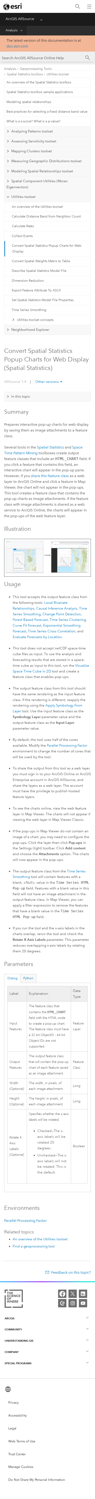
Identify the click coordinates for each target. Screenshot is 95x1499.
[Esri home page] (13, 6)
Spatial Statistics (50, 447)
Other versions (47, 382)
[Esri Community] (62, 1303)
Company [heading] (11, 1352)
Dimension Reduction (28, 281)
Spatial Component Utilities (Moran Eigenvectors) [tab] (37, 184)
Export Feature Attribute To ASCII (36, 290)
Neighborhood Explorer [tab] (30, 330)
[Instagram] (72, 1303)
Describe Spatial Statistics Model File (39, 271)
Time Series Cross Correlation (51, 631)
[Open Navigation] (89, 6)
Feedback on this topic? (71, 1272)
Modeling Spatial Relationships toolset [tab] (42, 171)
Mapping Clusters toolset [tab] (31, 151)
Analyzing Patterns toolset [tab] (32, 131)
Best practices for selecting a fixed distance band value (46, 112)
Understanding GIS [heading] (19, 1340)
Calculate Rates (23, 226)
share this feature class (50, 476)
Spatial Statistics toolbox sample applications (39, 92)
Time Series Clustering (68, 620)
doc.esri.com (17, 46)
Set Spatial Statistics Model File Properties (43, 300)
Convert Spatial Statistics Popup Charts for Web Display (46, 248)
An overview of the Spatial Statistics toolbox (38, 82)
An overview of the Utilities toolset (37, 207)
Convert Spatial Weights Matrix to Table (41, 261)
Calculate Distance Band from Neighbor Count (46, 216)
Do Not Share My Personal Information (36, 1480)
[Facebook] (62, 1294)
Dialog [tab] (12, 978)
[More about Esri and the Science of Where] (14, 1300)
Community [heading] (13, 1329)
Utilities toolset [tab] (23, 197)
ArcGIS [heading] (10, 1318)
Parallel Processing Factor (67, 745)
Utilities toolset (58, 74)
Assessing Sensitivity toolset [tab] (33, 141)
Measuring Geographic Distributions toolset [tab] (46, 161)
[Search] (77, 6)
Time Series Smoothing (29, 310)
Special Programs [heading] (18, 1363)
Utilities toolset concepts (35, 320)
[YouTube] (83, 1303)
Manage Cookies (20, 1467)
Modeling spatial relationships (28, 102)
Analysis (12, 30)
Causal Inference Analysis (56, 608)
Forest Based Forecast (30, 620)
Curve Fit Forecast (27, 625)
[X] (72, 1294)
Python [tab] (28, 978)
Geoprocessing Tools (36, 69)
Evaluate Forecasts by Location (37, 637)
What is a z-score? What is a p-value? (33, 121)
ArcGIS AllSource (20, 19)
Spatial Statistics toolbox (25, 74)
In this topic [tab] (20, 396)
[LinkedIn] (83, 1294)
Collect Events (22, 236)
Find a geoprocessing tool (34, 1246)
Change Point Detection (61, 614)
